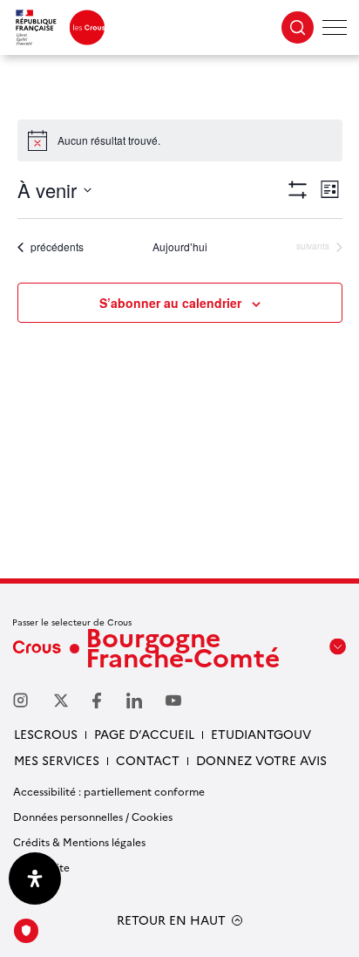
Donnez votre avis (261, 760)
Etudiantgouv (261, 733)
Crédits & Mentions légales (79, 841)
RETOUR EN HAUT (171, 920)
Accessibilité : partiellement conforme (109, 790)
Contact (148, 760)
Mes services (56, 760)
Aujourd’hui (179, 247)
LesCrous (46, 733)
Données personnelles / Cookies (93, 816)
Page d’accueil (144, 733)
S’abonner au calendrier (170, 302)
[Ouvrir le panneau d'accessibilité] (35, 878)
